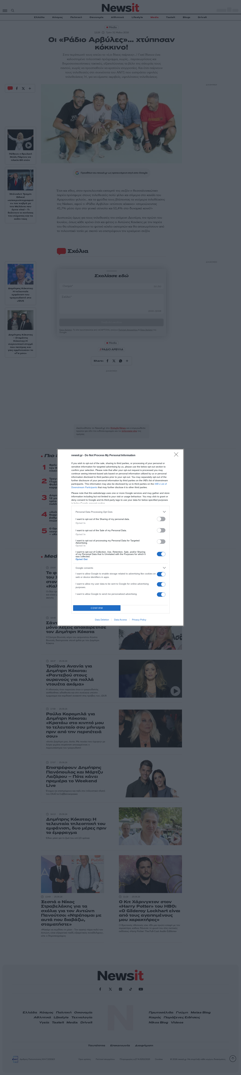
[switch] (161, 519)
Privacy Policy (139, 619)
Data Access (120, 619)
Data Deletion (102, 619)
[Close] (177, 455)
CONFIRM (97, 608)
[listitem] (120, 512)
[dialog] (120, 537)
